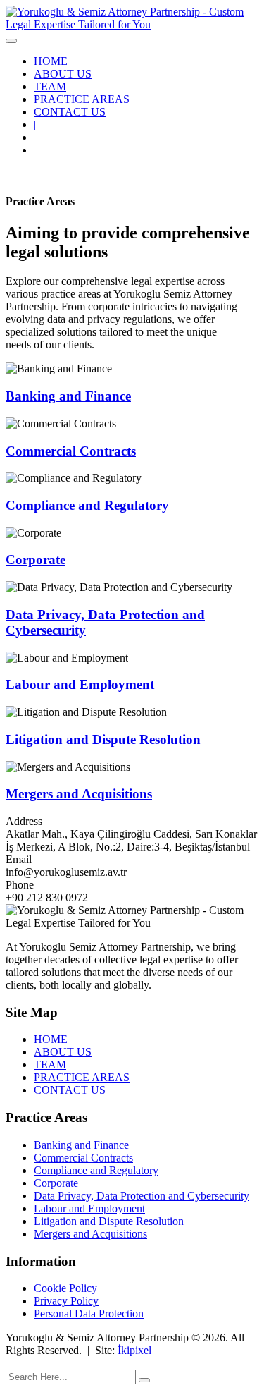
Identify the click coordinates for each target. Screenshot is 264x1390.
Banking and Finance (68, 396)
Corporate (35, 559)
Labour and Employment (80, 684)
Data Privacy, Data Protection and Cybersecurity (141, 1196)
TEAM (50, 86)
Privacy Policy (66, 1301)
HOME (51, 61)
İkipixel (134, 1350)
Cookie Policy (65, 1288)
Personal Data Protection (89, 1313)
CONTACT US (70, 112)
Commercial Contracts (71, 451)
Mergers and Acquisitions (79, 793)
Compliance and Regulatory (87, 505)
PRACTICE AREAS (82, 99)
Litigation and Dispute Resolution (103, 739)
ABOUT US (63, 74)
